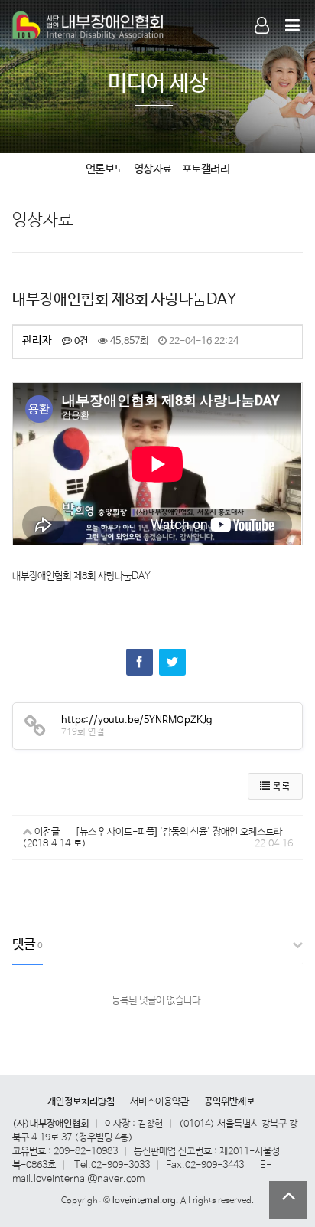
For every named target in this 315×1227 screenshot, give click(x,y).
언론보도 (105, 168)
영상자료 (153, 168)
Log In (255, 44)
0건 (80, 341)
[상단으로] (288, 1200)
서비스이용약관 (159, 1102)
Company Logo (88, 26)
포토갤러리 (206, 168)
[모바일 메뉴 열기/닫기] (292, 27)
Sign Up (255, 45)
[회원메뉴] (262, 27)
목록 (280, 787)
